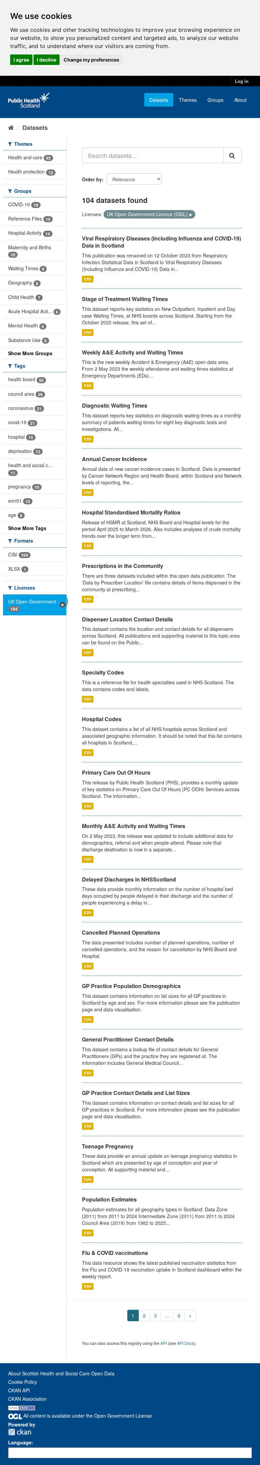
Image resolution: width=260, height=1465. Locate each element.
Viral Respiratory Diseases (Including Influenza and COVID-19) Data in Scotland (161, 241)
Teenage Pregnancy (107, 1146)
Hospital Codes (102, 719)
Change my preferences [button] (91, 60)
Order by (92, 179)
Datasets (158, 99)
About (240, 99)
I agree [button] (21, 60)
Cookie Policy (22, 1381)
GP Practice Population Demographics (131, 986)
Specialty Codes (103, 672)
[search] (232, 155)
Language (19, 1442)
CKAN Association (27, 1398)
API (163, 1343)
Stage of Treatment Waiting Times (125, 299)
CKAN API (19, 1390)
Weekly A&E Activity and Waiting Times (132, 352)
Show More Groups (30, 353)
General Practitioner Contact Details (128, 1039)
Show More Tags (27, 528)
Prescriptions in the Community (122, 566)
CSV (87, 278)
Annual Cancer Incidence (114, 459)
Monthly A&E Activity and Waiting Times (133, 826)
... (167, 1315)
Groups (215, 99)
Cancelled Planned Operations (121, 932)
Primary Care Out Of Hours (116, 772)
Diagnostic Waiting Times (114, 405)
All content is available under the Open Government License (87, 1415)
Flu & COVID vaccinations (115, 1253)
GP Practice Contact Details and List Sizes (136, 1093)
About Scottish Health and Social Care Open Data (61, 1373)
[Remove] (190, 214)
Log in (241, 81)
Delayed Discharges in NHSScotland (129, 879)
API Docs (185, 1343)
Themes (188, 99)
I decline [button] (46, 60)
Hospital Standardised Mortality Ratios (131, 512)
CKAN (19, 1432)
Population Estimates (109, 1199)
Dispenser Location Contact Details (127, 619)
